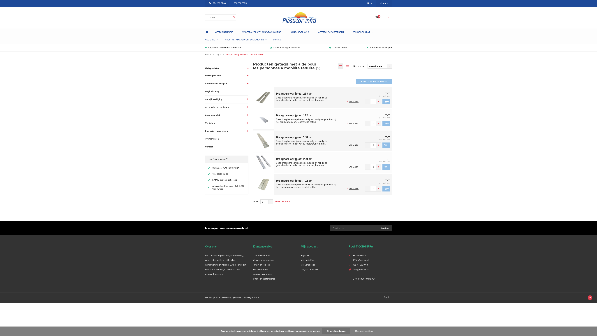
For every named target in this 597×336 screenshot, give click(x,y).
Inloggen (384, 3)
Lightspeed (236, 298)
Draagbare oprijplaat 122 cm (294, 180)
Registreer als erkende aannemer (224, 47)
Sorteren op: (359, 66)
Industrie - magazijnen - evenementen (244, 40)
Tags (218, 54)
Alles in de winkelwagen (374, 81)
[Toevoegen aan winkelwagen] (386, 101)
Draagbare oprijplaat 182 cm (294, 115)
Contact (277, 40)
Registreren (306, 255)
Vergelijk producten (309, 269)
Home (206, 32)
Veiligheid (210, 40)
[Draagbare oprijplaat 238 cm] (263, 97)
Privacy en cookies (261, 265)
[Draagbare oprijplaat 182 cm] (263, 119)
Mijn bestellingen (308, 260)
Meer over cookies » (364, 331)
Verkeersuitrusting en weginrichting (261, 32)
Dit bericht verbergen (336, 331)
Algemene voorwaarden (264, 260)
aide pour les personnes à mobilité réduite (245, 54)
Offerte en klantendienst (264, 279)
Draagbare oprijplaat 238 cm (294, 93)
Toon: (255, 202)
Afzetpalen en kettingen (331, 32)
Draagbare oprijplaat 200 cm (294, 159)
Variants (354, 102)
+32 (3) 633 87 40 (360, 265)
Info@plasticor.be (361, 269)
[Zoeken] (234, 17)
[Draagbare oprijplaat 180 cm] (263, 141)
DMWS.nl (255, 298)
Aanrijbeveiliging (300, 32)
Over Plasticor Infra (261, 255)
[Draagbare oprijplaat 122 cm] (263, 184)
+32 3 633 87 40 (219, 3)
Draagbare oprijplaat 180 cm (294, 137)
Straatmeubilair (361, 32)
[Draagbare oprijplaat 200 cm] (263, 162)
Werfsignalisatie (224, 32)
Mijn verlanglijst (308, 265)
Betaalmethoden (260, 269)
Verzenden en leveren (262, 274)
